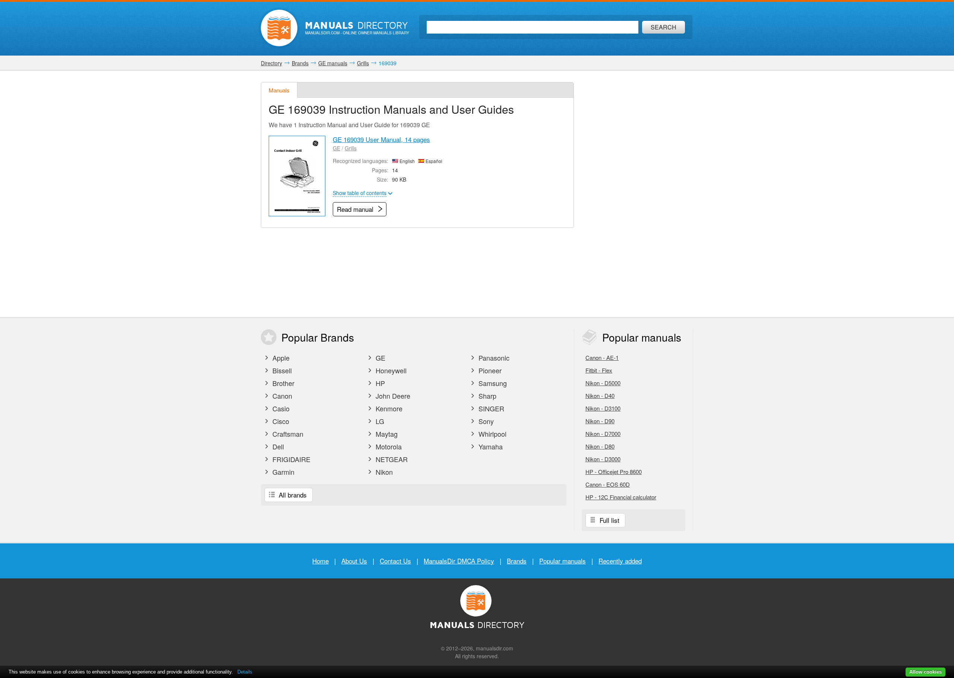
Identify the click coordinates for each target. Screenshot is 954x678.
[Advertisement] (637, 194)
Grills (351, 148)
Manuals (279, 90)
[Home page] (279, 27)
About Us (354, 560)
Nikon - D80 (600, 446)
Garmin (282, 472)
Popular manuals (562, 560)
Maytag (386, 434)
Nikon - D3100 (602, 408)
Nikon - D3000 (602, 459)
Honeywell (390, 370)
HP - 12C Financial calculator (620, 497)
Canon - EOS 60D (607, 484)
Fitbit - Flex (598, 370)
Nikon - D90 (600, 421)
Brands (517, 560)
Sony (485, 421)
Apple (280, 357)
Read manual (356, 209)
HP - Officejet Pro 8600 (613, 471)
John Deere (392, 396)
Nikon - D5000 (602, 383)
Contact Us (395, 560)
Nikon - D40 (600, 395)
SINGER (490, 408)
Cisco (280, 421)
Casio (280, 408)
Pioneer (489, 370)
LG (379, 421)
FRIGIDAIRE (290, 459)
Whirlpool (491, 434)
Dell (277, 446)
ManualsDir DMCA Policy (459, 560)
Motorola (388, 446)
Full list (608, 520)
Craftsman (287, 434)
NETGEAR (391, 459)
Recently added (620, 560)
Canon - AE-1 (602, 357)
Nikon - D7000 (602, 433)
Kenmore (388, 408)
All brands (292, 494)
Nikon (383, 472)
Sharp (486, 396)
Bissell (281, 370)
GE (336, 148)
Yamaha (490, 446)
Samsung (492, 383)
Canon (281, 396)
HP (379, 383)
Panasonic (493, 357)
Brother (282, 383)
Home (320, 560)
